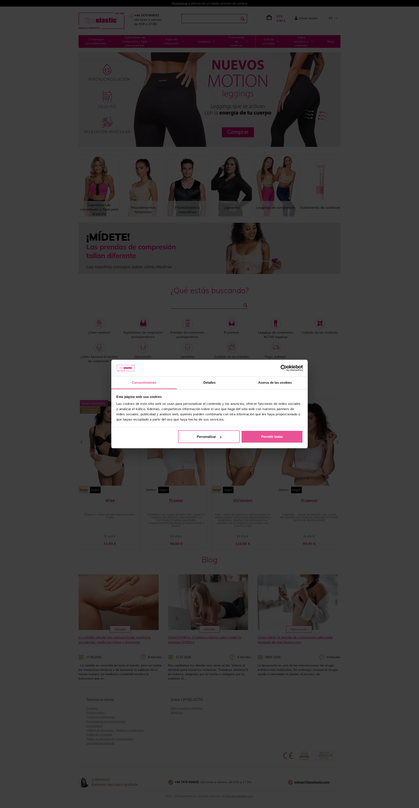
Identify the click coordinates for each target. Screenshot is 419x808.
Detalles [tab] (209, 382)
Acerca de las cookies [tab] (275, 382)
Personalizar (206, 436)
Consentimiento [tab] (144, 382)
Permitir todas (272, 436)
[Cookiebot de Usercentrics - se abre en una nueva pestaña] (284, 368)
